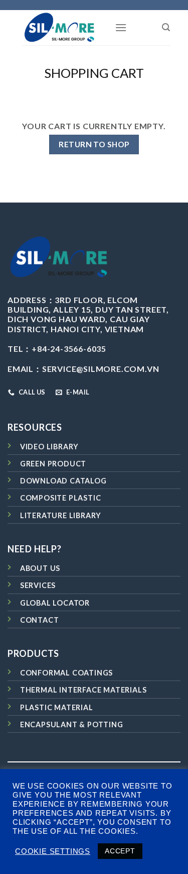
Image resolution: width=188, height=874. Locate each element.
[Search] (166, 27)
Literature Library (60, 515)
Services (38, 585)
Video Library (49, 446)
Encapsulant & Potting (71, 724)
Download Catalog (63, 480)
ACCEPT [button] (120, 851)
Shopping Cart (94, 72)
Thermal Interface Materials (83, 690)
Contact (39, 620)
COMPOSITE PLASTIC (60, 498)
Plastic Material (56, 707)
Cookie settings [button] (52, 851)
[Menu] (121, 27)
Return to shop (94, 144)
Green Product (53, 463)
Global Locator (55, 603)
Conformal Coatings (66, 672)
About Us (40, 568)
